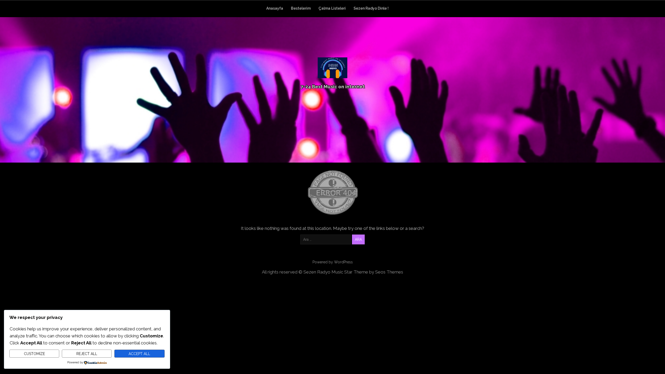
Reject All (86, 354)
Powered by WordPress (332, 262)
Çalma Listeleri (332, 8)
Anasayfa (274, 8)
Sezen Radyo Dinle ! (371, 8)
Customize (34, 354)
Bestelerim (301, 8)
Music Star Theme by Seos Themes (367, 272)
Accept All (139, 354)
